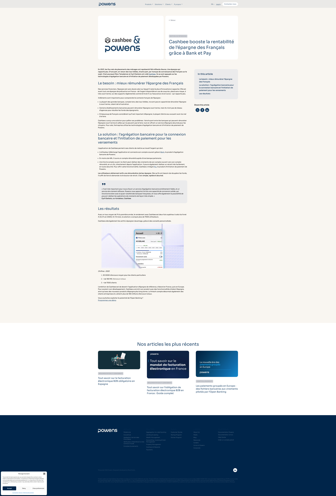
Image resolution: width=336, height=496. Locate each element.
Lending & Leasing (152, 435)
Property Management (153, 444)
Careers (196, 443)
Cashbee (152, 74)
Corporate (196, 448)
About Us (196, 432)
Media (195, 435)
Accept (9, 488)
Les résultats (205, 94)
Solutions (158, 4)
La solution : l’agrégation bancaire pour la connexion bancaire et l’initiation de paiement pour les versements (216, 87)
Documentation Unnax (225, 435)
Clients (168, 4)
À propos (177, 4)
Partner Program (176, 437)
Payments (149, 450)
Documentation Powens (226, 432)
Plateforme (127, 432)
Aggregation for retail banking (156, 432)
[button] (44, 474)
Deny (24, 488)
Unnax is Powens (199, 445)
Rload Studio (131, 470)
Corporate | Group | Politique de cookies (23, 492)
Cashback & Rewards (153, 447)
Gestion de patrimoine (178, 36)
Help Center (222, 437)
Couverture (127, 435)
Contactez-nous (230, 4)
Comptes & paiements (131, 446)
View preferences (38, 488)
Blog (194, 437)
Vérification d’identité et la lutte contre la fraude (134, 442)
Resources (196, 440)
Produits (148, 4)
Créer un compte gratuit (226, 440)
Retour (173, 20)
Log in (218, 4)
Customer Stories (176, 432)
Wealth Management (153, 437)
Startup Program (176, 435)
